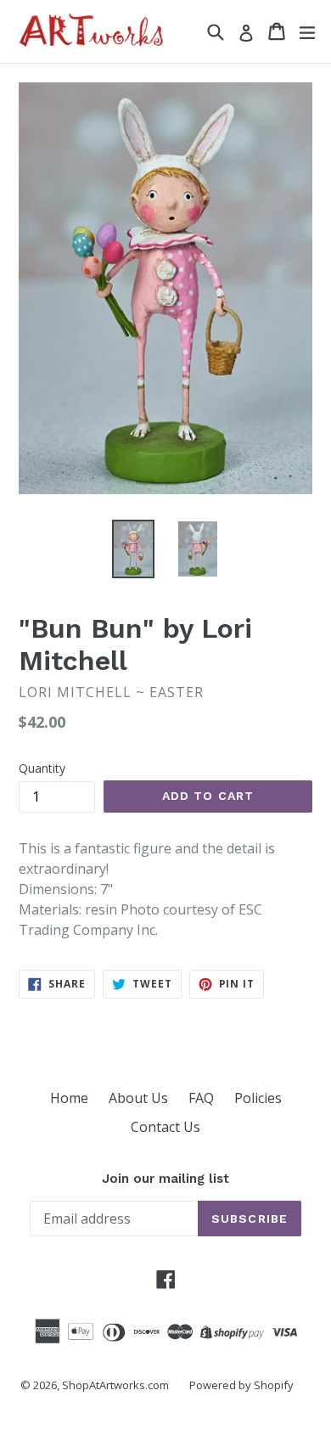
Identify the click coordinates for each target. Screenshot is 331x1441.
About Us (138, 1098)
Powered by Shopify (241, 1385)
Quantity (42, 768)
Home (69, 1098)
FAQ (201, 1098)
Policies (258, 1098)
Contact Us (165, 1126)
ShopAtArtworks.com (115, 1385)
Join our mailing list (165, 1178)
